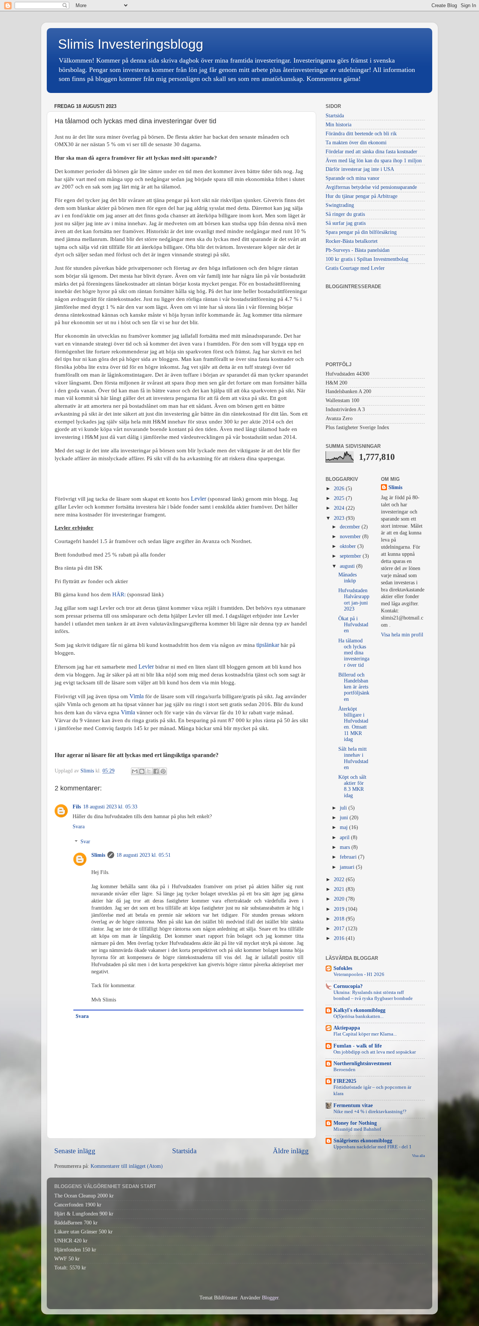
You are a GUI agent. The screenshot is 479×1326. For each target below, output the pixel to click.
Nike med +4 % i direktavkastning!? (369, 1111)
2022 (340, 879)
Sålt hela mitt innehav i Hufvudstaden (353, 758)
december (350, 527)
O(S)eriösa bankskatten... (358, 1016)
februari (349, 857)
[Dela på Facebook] (156, 771)
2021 (340, 889)
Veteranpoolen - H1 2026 (358, 974)
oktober (348, 546)
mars (345, 847)
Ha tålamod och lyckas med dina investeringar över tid (353, 653)
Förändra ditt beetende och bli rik (361, 133)
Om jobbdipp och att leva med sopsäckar (374, 1052)
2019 (340, 909)
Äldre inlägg (291, 1151)
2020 (340, 899)
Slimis (98, 855)
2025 (340, 498)
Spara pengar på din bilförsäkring (361, 232)
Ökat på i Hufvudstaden (353, 624)
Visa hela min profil (402, 635)
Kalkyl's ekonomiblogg (359, 1010)
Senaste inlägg (74, 1151)
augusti (348, 566)
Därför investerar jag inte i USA (360, 169)
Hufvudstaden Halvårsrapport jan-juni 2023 (353, 600)
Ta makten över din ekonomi (356, 142)
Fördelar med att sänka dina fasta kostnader (371, 151)
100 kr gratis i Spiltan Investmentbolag (367, 259)
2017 (340, 928)
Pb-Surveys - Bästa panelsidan (358, 250)
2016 (340, 938)
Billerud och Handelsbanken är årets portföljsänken (353, 687)
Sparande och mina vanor (352, 178)
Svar (85, 842)
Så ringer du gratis (345, 214)
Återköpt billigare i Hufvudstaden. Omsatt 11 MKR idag (353, 724)
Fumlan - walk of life (357, 1046)
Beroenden (344, 1069)
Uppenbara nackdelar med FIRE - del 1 (372, 1146)
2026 (340, 488)
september (351, 556)
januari (348, 867)
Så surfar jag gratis (346, 223)
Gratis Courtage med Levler (355, 268)
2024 (340, 508)
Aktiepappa (346, 1028)
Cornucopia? (348, 986)
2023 (340, 518)
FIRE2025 (344, 1081)
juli (344, 808)
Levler (146, 666)
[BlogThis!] (142, 771)
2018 (340, 919)
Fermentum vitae (353, 1105)
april (345, 837)
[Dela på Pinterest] (163, 771)
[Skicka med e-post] (134, 771)
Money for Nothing (355, 1123)
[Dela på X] (149, 771)
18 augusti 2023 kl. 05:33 (110, 807)
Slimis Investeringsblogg (130, 44)
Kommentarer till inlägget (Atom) (127, 1166)
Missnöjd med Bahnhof (357, 1129)
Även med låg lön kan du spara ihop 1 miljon (374, 160)
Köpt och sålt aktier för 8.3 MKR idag (352, 786)
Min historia (338, 124)
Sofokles (342, 968)
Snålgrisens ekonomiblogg (362, 1140)
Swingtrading (340, 205)
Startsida (184, 1151)
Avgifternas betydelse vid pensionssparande (371, 187)
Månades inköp (347, 578)
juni (345, 817)
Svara (79, 826)
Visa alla (418, 1156)
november (351, 536)
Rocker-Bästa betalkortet (352, 241)
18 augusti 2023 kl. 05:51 (143, 855)
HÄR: (119, 594)
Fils (77, 807)
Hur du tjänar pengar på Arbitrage (361, 196)
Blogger (270, 1298)
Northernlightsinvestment (362, 1063)
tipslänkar (267, 645)
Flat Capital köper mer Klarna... (365, 1034)
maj (344, 827)
